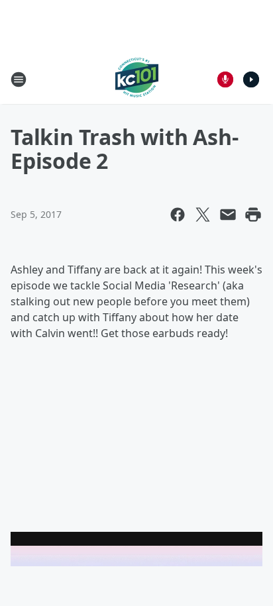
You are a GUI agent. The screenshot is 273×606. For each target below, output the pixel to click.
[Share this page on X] (202, 214)
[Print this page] (253, 214)
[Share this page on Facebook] (177, 214)
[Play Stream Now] (251, 79)
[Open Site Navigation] (19, 79)
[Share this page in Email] (228, 214)
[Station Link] (137, 79)
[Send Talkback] (225, 79)
